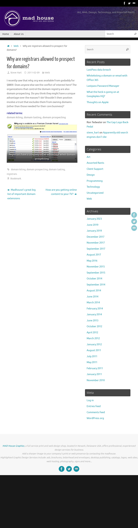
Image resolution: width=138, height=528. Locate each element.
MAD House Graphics (13, 445)
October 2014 (94, 278)
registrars (12, 174)
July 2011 (92, 356)
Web (16, 46)
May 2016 (92, 260)
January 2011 (94, 374)
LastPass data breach (99, 69)
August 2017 (94, 254)
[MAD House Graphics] (134, 3)
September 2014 (96, 284)
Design (91, 175)
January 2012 (94, 344)
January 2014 (94, 314)
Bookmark (15, 178)
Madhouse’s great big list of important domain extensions (21, 194)
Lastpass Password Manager (103, 86)
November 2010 (96, 380)
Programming (95, 181)
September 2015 (96, 272)
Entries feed (94, 406)
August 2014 (94, 290)
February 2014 (95, 308)
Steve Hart (16, 72)
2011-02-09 (33, 72)
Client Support (95, 169)
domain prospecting (37, 169)
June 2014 (92, 296)
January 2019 (94, 230)
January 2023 (94, 218)
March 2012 (93, 338)
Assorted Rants (95, 163)
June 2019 (92, 225)
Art (88, 157)
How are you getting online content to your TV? (61, 192)
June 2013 (92, 320)
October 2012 (94, 326)
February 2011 (95, 368)
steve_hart (93, 132)
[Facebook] (124, 3)
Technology (93, 186)
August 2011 (94, 350)
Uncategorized (95, 193)
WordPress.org (95, 418)
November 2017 (96, 242)
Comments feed (96, 412)
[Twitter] (129, 3)
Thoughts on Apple (98, 102)
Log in (90, 400)
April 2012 (92, 332)
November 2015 (96, 266)
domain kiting (18, 169)
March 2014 (93, 302)
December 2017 (95, 236)
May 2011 (92, 362)
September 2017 (96, 248)
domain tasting (57, 169)
